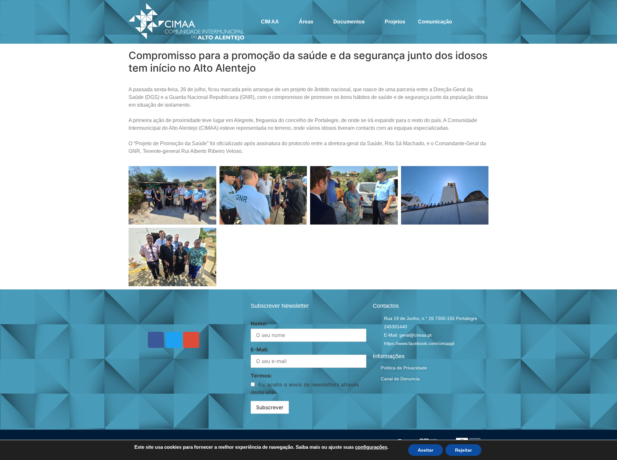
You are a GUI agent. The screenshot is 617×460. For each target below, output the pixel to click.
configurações (371, 447)
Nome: (259, 323)
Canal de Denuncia (400, 378)
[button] (482, 22)
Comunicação (435, 21)
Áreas (306, 21)
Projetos (395, 21)
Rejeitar (463, 450)
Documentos (349, 21)
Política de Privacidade (404, 367)
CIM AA (270, 21)
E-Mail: (259, 349)
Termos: (261, 375)
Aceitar (425, 450)
